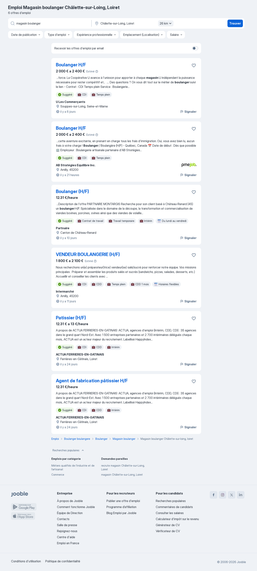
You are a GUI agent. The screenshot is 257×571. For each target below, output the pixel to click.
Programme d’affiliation (121, 507)
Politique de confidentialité (62, 561)
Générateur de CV (168, 525)
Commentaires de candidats (174, 507)
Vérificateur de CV (168, 531)
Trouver (235, 23)
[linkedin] (240, 495)
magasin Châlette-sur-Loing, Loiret (122, 474)
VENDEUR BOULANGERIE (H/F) (88, 254)
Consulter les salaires (170, 513)
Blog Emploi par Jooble (121, 513)
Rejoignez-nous (67, 531)
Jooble (241, 562)
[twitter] (231, 495)
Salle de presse (67, 525)
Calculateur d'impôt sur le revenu (177, 519)
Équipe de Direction (70, 513)
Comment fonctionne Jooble (76, 507)
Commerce (57, 474)
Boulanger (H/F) (72, 191)
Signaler (190, 111)
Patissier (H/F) (71, 317)
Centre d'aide (66, 537)
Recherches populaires (65, 450)
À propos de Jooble (70, 501)
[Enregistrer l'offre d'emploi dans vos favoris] (194, 65)
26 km (164, 23)
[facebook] (213, 495)
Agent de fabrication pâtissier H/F (92, 380)
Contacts (63, 519)
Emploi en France (68, 543)
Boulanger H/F (71, 64)
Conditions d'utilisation (26, 561)
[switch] (195, 48)
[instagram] (222, 495)
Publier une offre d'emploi (123, 501)
